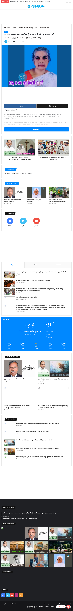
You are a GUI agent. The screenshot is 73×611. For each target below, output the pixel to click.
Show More (36, 129)
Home (8, 28)
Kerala (14, 28)
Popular (13, 265)
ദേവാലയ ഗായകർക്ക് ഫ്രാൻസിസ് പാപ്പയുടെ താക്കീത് (33, 281)
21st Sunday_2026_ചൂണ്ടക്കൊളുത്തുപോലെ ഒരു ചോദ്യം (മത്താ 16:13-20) (38, 423)
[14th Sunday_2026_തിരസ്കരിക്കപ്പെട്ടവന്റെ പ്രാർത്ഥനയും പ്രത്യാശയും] (12, 560)
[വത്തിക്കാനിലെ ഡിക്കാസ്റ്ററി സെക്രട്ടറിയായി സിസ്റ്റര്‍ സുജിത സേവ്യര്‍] (36, 560)
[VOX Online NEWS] (36, 6)
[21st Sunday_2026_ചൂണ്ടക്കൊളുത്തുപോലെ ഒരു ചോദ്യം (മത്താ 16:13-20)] (9, 426)
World (46, 607)
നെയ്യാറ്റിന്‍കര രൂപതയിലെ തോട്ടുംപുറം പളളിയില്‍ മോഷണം (57, 201)
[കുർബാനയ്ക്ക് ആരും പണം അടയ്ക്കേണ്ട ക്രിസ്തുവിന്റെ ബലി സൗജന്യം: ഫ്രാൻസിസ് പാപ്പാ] (9, 274)
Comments (59, 265)
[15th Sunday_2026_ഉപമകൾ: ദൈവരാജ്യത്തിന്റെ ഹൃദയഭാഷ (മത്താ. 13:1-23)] (53, 395)
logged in (16, 174)
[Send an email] (14, 42)
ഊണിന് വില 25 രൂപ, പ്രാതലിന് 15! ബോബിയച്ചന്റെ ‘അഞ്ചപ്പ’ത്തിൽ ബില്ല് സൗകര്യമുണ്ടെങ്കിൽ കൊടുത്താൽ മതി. (39, 290)
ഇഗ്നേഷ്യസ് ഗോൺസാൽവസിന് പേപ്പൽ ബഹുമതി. (12, 201)
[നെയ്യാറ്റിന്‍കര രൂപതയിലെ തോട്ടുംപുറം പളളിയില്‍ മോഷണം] (59, 192)
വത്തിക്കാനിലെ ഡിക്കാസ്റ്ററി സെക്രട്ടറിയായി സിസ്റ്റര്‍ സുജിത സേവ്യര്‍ (30, 2)
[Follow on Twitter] (13, 42)
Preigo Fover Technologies (65, 604)
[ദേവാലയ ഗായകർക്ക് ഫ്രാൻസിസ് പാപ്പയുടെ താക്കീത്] (9, 283)
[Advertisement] (36, 16)
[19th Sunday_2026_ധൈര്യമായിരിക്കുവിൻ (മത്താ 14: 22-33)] (53, 368)
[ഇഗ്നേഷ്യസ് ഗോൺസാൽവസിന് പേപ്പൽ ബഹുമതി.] (14, 192)
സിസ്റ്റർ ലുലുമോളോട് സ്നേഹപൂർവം (26, 297)
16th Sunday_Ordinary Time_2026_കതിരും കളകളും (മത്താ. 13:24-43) (17, 407)
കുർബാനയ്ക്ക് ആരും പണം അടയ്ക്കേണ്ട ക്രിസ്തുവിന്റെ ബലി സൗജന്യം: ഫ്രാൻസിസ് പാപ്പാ (40, 273)
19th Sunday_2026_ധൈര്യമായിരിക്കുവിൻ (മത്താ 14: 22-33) (53, 380)
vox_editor (10, 42)
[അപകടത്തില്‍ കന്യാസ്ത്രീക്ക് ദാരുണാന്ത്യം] (36, 192)
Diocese (52, 607)
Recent (35, 265)
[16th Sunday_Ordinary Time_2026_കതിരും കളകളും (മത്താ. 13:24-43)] (19, 395)
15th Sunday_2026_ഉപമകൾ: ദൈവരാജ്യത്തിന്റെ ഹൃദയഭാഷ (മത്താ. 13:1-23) (52, 407)
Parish (59, 607)
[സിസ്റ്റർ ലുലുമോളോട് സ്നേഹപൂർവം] (9, 300)
